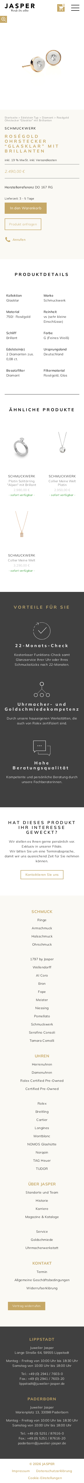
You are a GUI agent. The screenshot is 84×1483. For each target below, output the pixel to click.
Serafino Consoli (42, 1032)
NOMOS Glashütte (42, 1144)
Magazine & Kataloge (42, 1217)
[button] (3, 19)
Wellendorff (42, 967)
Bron (42, 983)
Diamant (47, 117)
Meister (42, 1000)
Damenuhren (42, 1072)
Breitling (42, 1112)
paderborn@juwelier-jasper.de (42, 1443)
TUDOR (42, 1169)
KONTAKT (42, 1263)
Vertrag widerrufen (26, 1306)
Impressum (21, 1471)
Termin (42, 1272)
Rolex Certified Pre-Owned (41, 1081)
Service (42, 1231)
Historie (42, 1200)
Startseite (11, 117)
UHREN (42, 1055)
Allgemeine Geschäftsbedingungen (42, 1280)
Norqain (42, 1152)
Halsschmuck (42, 936)
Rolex (42, 1103)
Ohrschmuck (42, 944)
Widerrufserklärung (41, 1288)
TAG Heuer (42, 1160)
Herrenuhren (42, 1064)
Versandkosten (46, 160)
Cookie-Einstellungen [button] (45, 1478)
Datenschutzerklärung (54, 1471)
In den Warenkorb (25, 208)
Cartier (41, 1120)
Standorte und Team (42, 1192)
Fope (42, 992)
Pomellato (42, 1016)
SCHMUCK (42, 911)
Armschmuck (42, 928)
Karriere (42, 1209)
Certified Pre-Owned (42, 1089)
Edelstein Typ (30, 117)
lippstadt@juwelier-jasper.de (42, 1383)
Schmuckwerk (42, 1024)
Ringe (41, 920)
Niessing (42, 1008)
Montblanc (42, 1136)
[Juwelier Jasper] (20, 8)
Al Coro (42, 975)
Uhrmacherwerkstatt (41, 1248)
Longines (42, 1128)
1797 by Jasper (42, 959)
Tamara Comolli (42, 1040)
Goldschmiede (42, 1240)
